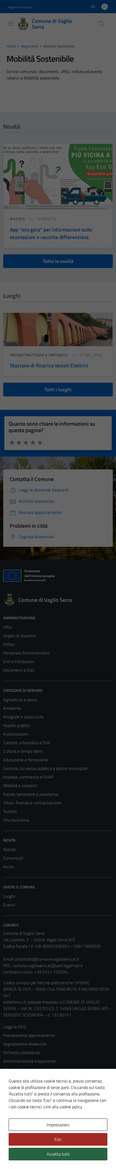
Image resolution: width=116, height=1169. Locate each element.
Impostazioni (58, 1124)
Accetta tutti (58, 1154)
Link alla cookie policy (62, 1106)
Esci (58, 1139)
